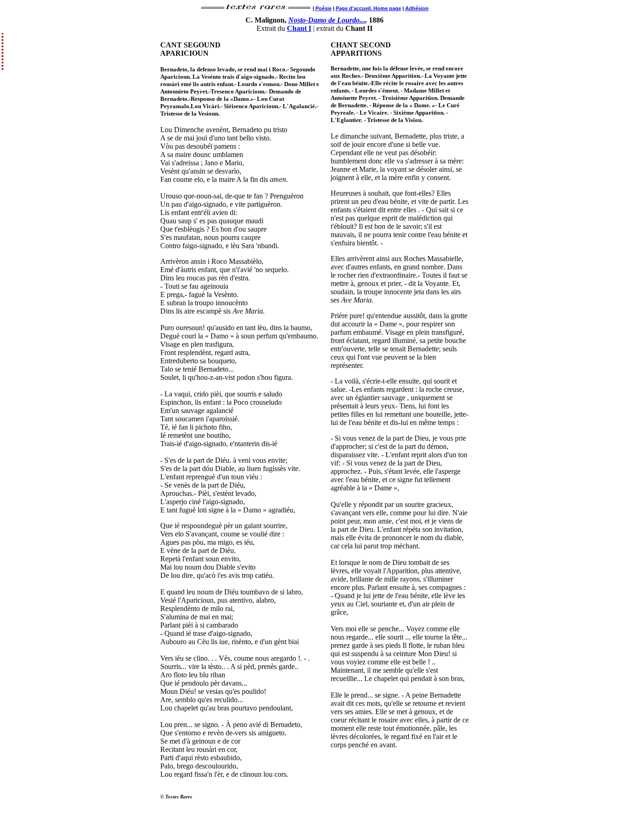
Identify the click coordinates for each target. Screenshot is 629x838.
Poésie (323, 8)
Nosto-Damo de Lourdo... (326, 20)
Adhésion (417, 8)
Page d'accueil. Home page (368, 8)
